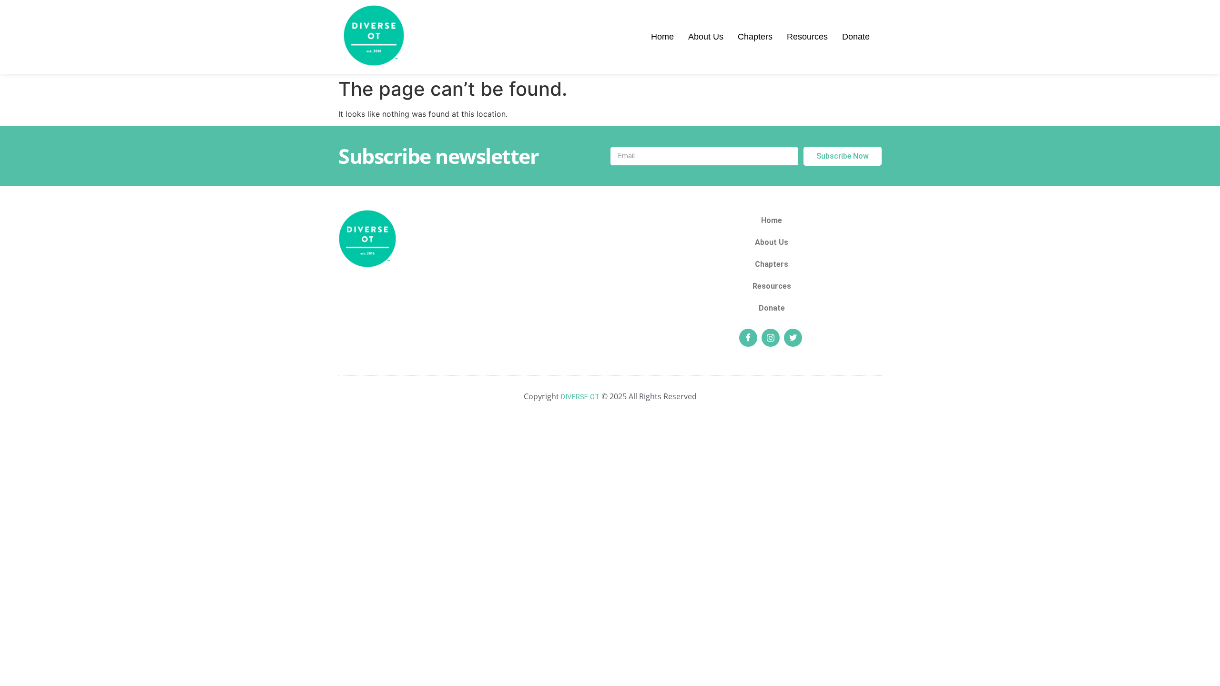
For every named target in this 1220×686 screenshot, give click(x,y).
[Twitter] (793, 338)
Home (662, 36)
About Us (705, 36)
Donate (856, 36)
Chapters (755, 36)
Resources (807, 36)
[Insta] (771, 338)
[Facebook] (748, 338)
